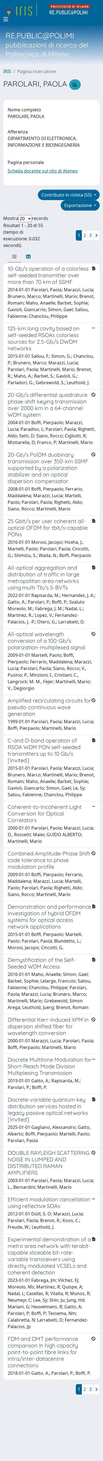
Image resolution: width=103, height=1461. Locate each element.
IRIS (7, 71)
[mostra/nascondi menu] (5, 19)
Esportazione (78, 205)
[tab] (14, 256)
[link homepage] (20, 10)
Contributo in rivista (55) (67, 195)
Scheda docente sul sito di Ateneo (43, 171)
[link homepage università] (70, 10)
